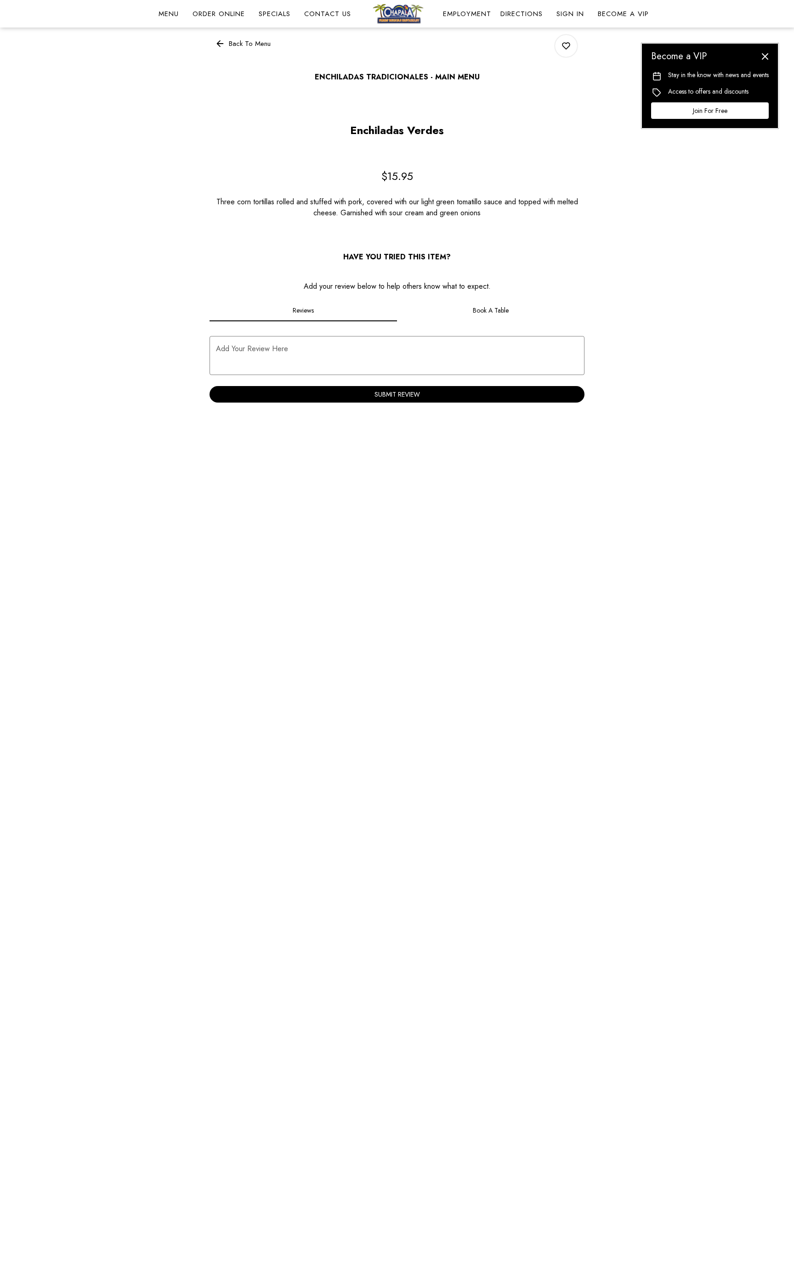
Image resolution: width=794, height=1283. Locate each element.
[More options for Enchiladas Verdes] (566, 46)
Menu (169, 14)
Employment (467, 14)
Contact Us (327, 14)
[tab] (303, 310)
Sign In (570, 14)
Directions (521, 14)
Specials (274, 14)
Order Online (219, 14)
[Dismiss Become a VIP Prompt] (765, 56)
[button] (243, 43)
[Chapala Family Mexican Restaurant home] (397, 13)
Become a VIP (623, 14)
